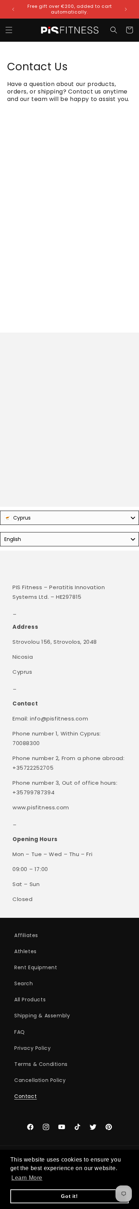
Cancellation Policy (40, 1080)
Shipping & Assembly (42, 1015)
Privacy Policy (32, 1048)
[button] (9, 30)
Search (23, 983)
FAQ (19, 1032)
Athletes (25, 951)
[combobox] (69, 518)
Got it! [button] (69, 1196)
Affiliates (26, 935)
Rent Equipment (35, 967)
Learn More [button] (26, 1178)
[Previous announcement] (13, 9)
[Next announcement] (126, 9)
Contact (25, 1096)
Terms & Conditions (41, 1064)
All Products (30, 999)
